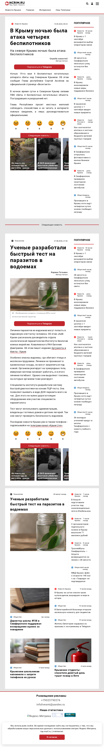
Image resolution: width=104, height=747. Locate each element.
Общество (81, 52)
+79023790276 (50, 700)
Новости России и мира (81, 122)
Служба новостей (58, 58)
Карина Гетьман (59, 272)
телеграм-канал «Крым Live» (46, 425)
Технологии (19, 241)
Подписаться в (39, 67)
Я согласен (52, 737)
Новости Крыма (21, 24)
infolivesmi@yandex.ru (51, 704)
